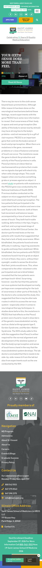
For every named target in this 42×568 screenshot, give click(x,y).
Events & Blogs (8, 454)
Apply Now (10, 20)
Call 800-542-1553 (19, 10)
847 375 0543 (11, 489)
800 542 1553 (11, 485)
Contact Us (9, 527)
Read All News (15, 82)
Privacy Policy (8, 462)
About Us (6, 445)
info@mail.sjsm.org (14, 498)
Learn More (30, 560)
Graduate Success (10, 458)
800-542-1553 (26, 545)
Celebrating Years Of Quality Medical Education (21, 38)
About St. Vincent (9, 440)
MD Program (7, 431)
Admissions (7, 436)
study (10, 184)
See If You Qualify (26, 19)
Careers (5, 449)
